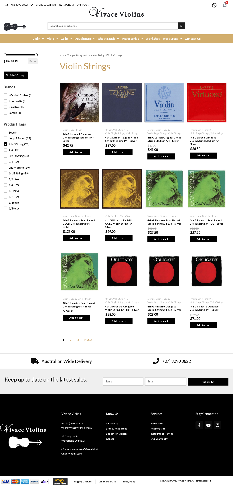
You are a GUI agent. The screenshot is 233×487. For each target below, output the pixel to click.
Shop (71, 55)
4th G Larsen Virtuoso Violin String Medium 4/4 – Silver (206, 141)
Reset (32, 61)
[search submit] (181, 25)
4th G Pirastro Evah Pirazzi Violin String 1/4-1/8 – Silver (164, 222)
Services (157, 414)
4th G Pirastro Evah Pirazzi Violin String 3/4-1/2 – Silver (206, 222)
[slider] (5, 54)
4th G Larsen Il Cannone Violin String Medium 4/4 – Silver (78, 137)
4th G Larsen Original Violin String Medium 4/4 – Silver (164, 139)
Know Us (112, 414)
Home (63, 55)
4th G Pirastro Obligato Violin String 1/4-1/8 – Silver (122, 308)
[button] (16, 75)
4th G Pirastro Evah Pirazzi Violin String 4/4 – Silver (79, 304)
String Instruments (85, 55)
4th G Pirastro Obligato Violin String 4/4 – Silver (204, 308)
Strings (102, 55)
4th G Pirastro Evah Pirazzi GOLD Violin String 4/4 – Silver (121, 223)
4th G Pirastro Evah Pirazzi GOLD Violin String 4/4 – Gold (79, 223)
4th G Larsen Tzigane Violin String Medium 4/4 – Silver (121, 139)
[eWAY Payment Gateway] (60, 481)
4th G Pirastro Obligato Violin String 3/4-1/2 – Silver (164, 308)
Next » (88, 339)
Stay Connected (207, 414)
